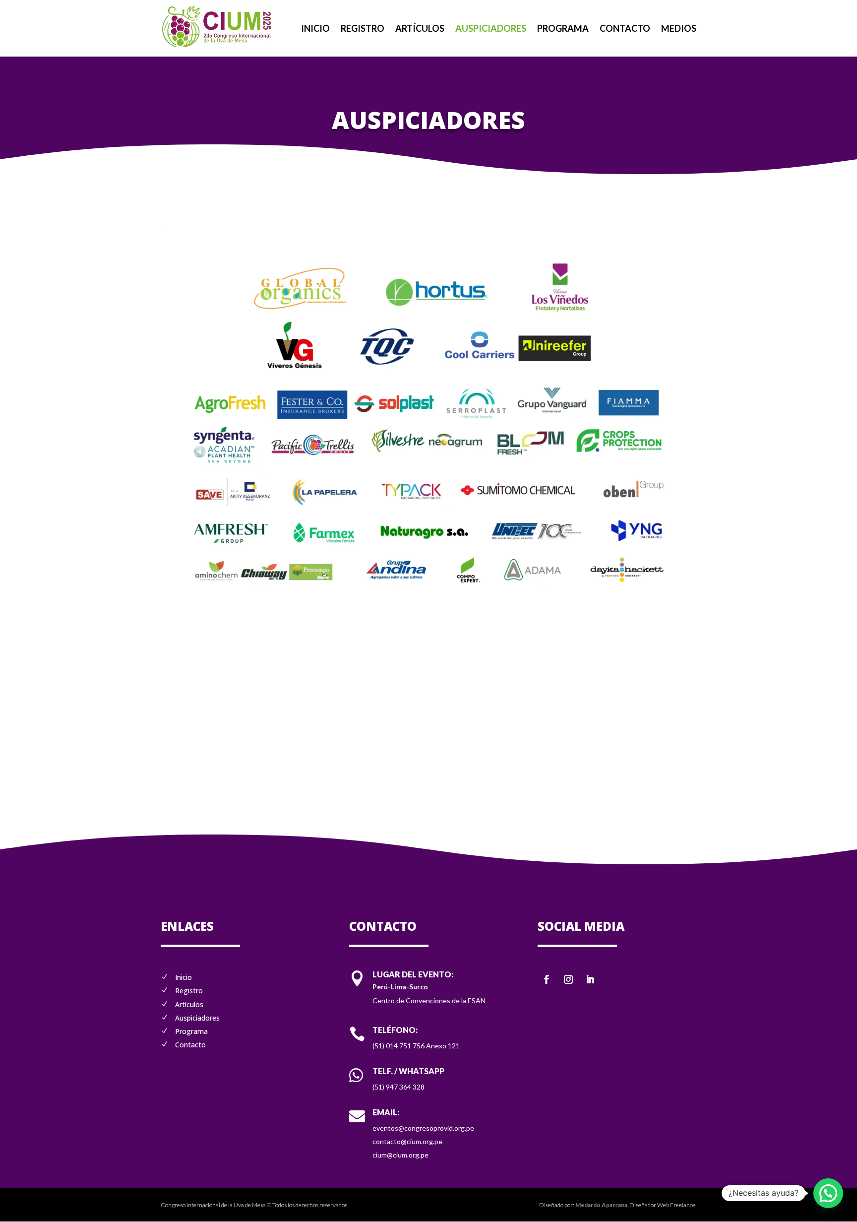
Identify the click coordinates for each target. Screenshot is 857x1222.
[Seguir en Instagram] (568, 979)
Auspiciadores (490, 29)
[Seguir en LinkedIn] (590, 979)
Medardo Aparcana (601, 1205)
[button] (828, 1193)
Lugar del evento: (412, 974)
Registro (362, 29)
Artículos (419, 29)
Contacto (625, 29)
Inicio (315, 29)
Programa (563, 29)
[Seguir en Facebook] (546, 979)
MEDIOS (678, 29)
